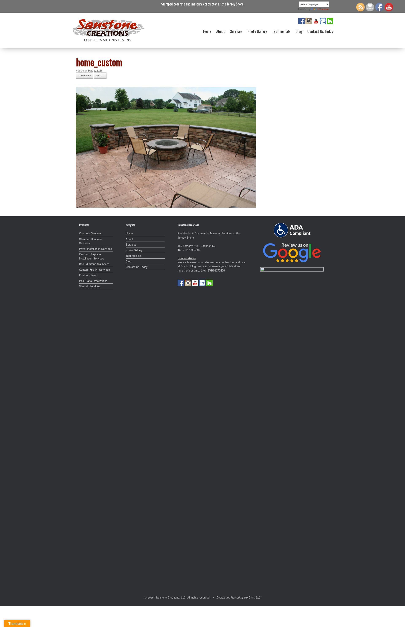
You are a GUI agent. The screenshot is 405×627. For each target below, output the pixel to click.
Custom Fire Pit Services (94, 270)
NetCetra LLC (252, 597)
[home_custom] (166, 206)
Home (207, 31)
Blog (299, 31)
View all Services (89, 286)
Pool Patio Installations (93, 281)
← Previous (84, 75)
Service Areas (187, 258)
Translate (324, 9)
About (220, 31)
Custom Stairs (88, 275)
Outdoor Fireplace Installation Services (91, 256)
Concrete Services (90, 233)
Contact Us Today (320, 31)
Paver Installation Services (95, 249)
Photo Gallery (257, 31)
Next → (100, 75)
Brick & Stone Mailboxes (94, 264)
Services (236, 31)
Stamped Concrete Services (90, 241)
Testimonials (281, 31)
